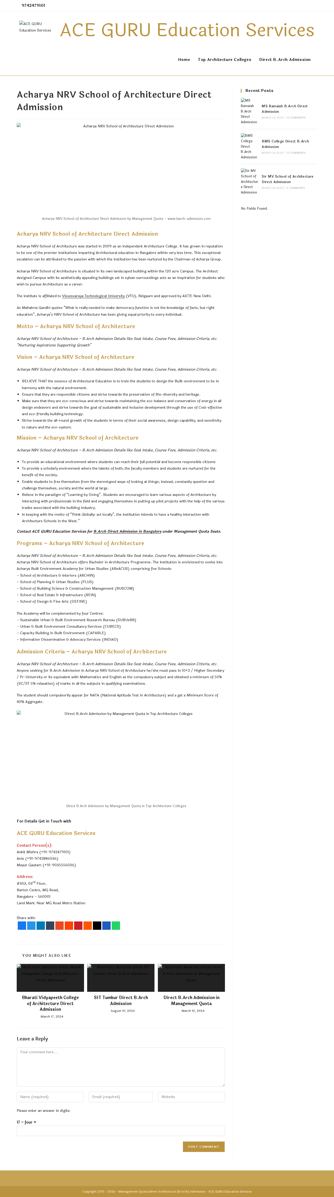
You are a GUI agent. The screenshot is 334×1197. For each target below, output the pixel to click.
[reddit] (69, 925)
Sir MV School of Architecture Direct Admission (288, 179)
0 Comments (296, 188)
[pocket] (88, 925)
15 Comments (296, 153)
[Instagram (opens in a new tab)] (298, 5)
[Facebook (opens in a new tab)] (292, 5)
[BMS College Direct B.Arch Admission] (250, 146)
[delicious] (106, 925)
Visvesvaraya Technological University (93, 296)
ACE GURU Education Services (230, 1191)
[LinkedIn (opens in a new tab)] (304, 5)
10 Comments (296, 118)
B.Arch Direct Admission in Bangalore (127, 531)
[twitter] (31, 925)
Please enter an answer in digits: (43, 1110)
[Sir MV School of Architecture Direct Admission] (250, 181)
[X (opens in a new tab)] (286, 5)
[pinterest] (78, 925)
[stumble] (59, 925)
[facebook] (22, 925)
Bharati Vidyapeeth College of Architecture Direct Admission (50, 1003)
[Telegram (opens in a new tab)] (315, 5)
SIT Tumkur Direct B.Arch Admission (121, 1001)
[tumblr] (50, 925)
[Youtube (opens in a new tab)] (310, 5)
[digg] (97, 925)
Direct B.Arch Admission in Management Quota (191, 1001)
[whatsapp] (116, 925)
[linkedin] (41, 925)
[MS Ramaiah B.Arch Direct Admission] (250, 111)
